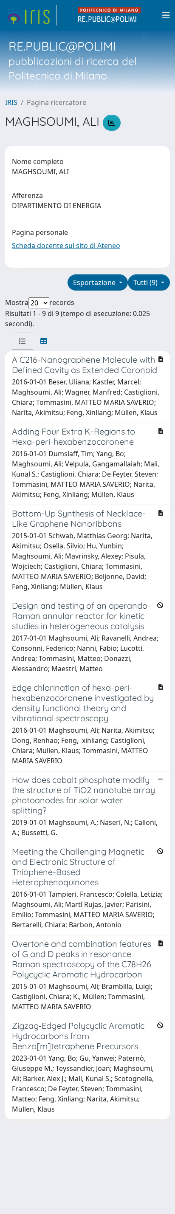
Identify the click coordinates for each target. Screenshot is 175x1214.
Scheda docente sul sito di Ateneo (66, 245)
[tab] (22, 341)
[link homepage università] (110, 15)
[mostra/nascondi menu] (166, 15)
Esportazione (95, 282)
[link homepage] (31, 15)
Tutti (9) (146, 282)
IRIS (11, 102)
